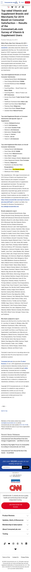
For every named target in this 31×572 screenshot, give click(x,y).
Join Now (28, 2)
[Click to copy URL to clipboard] (19, 7)
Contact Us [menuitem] (15, 557)
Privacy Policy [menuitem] (25, 557)
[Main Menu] (2, 2)
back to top (4, 411)
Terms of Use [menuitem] (6, 557)
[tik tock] (5, 543)
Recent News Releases (10, 435)
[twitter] (22, 543)
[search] (20, 2)
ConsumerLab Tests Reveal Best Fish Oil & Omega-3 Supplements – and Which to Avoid (15, 440)
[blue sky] (15, 549)
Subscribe (25, 467)
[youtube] (9, 543)
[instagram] (13, 543)
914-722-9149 (24, 425)
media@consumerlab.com (8, 423)
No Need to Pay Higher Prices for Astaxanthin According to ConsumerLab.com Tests (15, 446)
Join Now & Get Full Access (15, 506)
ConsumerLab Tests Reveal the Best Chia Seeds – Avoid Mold (14, 452)
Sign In (22, 2)
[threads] (18, 543)
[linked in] (26, 543)
